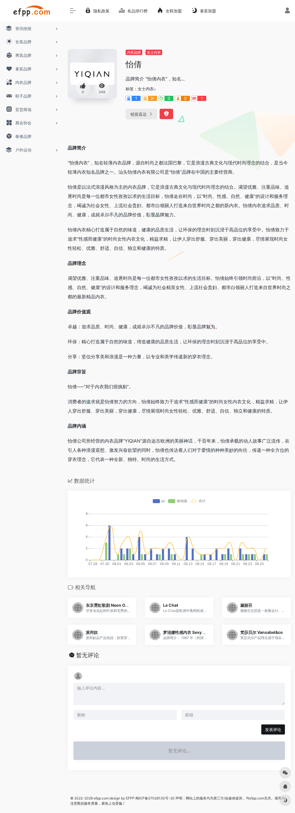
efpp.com (101, 798)
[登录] (287, 11)
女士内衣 (154, 52)
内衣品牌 (134, 52)
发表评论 (273, 729)
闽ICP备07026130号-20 (155, 798)
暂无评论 (87, 655)
